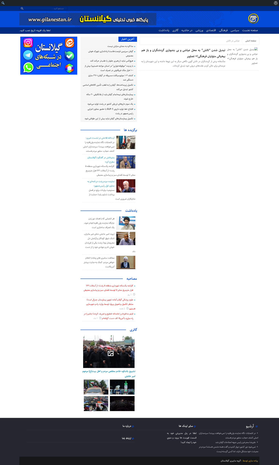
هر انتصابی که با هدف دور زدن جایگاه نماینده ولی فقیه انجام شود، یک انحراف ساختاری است (99, 223)
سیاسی (235, 30)
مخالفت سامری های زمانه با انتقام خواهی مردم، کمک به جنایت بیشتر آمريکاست (99, 262)
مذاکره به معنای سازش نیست (120, 46)
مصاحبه (132, 278)
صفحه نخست (250, 30)
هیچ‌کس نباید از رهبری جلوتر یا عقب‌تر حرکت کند (111, 61)
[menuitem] (275, 3)
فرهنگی (223, 30)
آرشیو (250, 426)
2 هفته (122, 308)
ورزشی (199, 30)
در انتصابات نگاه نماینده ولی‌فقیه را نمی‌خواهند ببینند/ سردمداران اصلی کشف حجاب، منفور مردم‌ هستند (98, 147)
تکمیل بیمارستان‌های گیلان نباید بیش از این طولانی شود (109, 118)
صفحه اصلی (250, 41)
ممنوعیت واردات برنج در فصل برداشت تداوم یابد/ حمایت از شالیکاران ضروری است (112, 194)
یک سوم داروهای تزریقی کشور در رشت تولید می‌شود (110, 104)
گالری (175, 30)
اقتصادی (211, 30)
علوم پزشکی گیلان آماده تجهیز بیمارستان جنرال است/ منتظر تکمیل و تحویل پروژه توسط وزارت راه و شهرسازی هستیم (110, 304)
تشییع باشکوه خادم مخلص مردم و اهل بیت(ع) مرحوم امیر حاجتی (108, 373)
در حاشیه (186, 30)
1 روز (130, 294)
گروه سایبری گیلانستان (231, 461)
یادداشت (164, 30)
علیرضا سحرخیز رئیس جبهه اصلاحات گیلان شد (235, 442)
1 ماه (96, 318)
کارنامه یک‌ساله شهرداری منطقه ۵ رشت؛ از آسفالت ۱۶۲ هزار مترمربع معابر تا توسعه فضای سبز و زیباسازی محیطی (110, 170)
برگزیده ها (130, 130)
